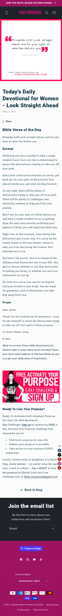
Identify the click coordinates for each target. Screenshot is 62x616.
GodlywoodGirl (17, 605)
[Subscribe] (52, 529)
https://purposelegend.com (41, 476)
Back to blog (33, 490)
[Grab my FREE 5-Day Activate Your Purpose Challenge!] (31, 402)
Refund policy (52, 605)
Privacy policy (23, 610)
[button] (6, 12)
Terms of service (40, 610)
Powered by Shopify (34, 605)
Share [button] (9, 121)
